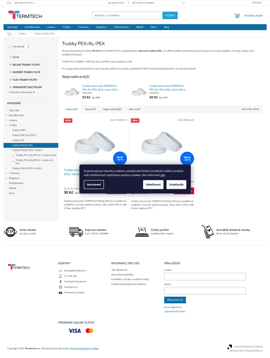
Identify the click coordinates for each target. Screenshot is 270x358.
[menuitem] (12, 27)
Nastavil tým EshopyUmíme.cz (246, 351)
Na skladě (21, 47)
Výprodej (14, 110)
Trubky (13, 125)
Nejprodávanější (112, 109)
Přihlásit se (175, 299)
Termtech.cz (71, 287)
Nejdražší (90, 109)
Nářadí (12, 188)
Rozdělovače (16, 115)
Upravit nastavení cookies (84, 348)
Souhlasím (176, 185)
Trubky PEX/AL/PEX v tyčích (27, 168)
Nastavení (94, 185)
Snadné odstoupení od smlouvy (128, 284)
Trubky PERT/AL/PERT (24, 135)
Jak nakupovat (116, 3)
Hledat (170, 15)
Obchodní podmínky (143, 3)
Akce (12, 193)
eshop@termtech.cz (75, 270)
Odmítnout (153, 185)
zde (162, 175)
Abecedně (134, 109)
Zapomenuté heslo (174, 311)
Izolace (13, 120)
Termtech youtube (74, 292)
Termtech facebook (75, 281)
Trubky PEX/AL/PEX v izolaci (27, 150)
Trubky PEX (18, 140)
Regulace (14, 178)
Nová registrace (173, 307)
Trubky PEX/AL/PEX (22, 145)
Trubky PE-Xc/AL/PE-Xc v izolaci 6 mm (36, 155)
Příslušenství (16, 183)
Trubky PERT (19, 130)
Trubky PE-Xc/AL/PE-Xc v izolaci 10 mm (34, 161)
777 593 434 (70, 276)
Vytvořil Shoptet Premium (249, 347)
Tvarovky (14, 173)
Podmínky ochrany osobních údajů (130, 279)
